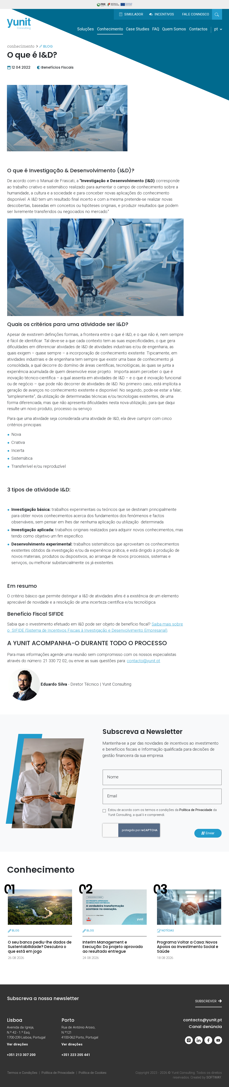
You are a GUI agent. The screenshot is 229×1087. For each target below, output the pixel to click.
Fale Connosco (195, 14)
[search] (217, 14)
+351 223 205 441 (75, 1055)
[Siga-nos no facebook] (208, 1040)
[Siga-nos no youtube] (218, 1040)
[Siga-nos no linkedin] (199, 1040)
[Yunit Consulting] (19, 23)
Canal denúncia (205, 1026)
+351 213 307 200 (21, 1055)
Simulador (133, 14)
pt (216, 29)
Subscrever (205, 1001)
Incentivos (164, 14)
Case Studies (137, 29)
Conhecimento (110, 29)
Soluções (85, 29)
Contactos (198, 29)
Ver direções (17, 1044)
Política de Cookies (92, 1073)
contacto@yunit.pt (143, 660)
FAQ (155, 29)
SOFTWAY (213, 1077)
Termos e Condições (22, 1073)
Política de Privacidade (195, 810)
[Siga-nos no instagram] (189, 1040)
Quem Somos (174, 29)
